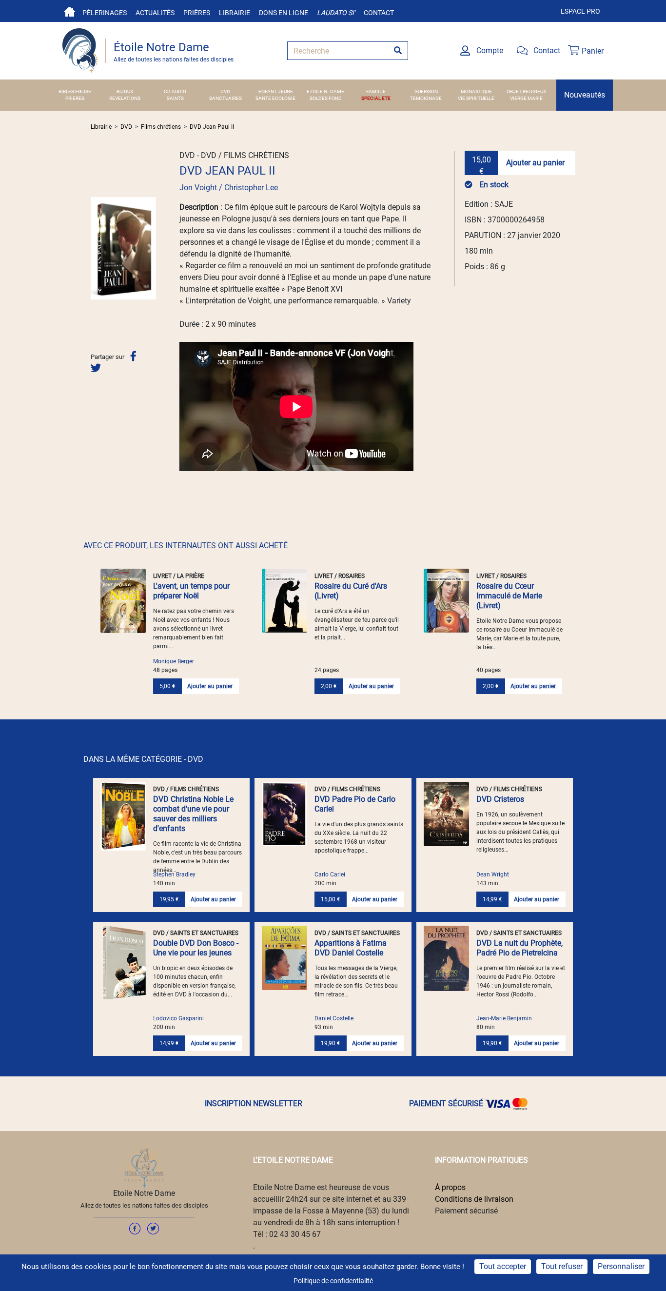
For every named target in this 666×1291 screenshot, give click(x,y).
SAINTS (175, 98)
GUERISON (426, 91)
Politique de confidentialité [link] (333, 1281)
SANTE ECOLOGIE (275, 98)
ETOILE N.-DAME (325, 91)
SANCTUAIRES (225, 98)
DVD (225, 91)
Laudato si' (336, 13)
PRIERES (74, 98)
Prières (196, 13)
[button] (95, 248)
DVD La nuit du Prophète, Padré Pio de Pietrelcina (519, 947)
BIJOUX (125, 91)
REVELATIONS (124, 98)
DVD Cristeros (500, 799)
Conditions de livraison (474, 1199)
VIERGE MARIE (526, 98)
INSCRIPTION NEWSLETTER (253, 1103)
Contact (379, 13)
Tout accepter (502, 1266)
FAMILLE (376, 91)
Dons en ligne (283, 13)
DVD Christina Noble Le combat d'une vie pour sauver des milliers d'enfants (193, 813)
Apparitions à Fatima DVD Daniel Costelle (350, 947)
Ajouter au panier (535, 162)
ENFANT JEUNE (275, 91)
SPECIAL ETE (376, 98)
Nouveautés (584, 94)
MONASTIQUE (476, 91)
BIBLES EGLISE (75, 91)
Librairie (234, 13)
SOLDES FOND (326, 98)
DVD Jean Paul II (212, 126)
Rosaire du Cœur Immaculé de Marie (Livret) (509, 595)
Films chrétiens (161, 126)
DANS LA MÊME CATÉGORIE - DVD (143, 759)
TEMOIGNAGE (426, 98)
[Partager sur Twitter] (96, 368)
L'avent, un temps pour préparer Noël (191, 590)
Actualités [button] (155, 13)
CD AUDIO (175, 91)
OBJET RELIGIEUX (526, 91)
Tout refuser (562, 1266)
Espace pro (580, 11)
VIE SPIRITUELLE (476, 98)
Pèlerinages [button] (104, 13)
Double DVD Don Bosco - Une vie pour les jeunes (195, 947)
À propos (450, 1187)
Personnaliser (621, 1266)
